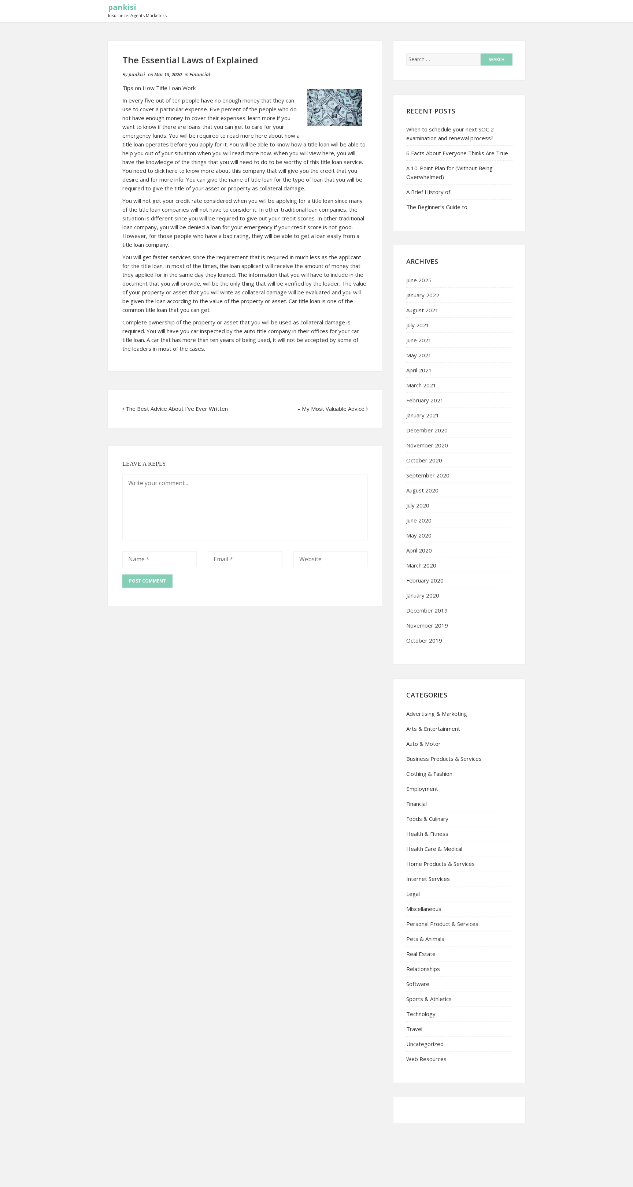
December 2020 (427, 430)
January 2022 (422, 295)
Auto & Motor (423, 743)
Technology (421, 1013)
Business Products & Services (444, 758)
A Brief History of (428, 192)
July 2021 (417, 325)
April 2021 (419, 370)
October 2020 (424, 460)
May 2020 (419, 535)
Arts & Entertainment (433, 728)
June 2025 (419, 280)
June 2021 (419, 340)
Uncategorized (425, 1044)
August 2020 (422, 490)
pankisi (122, 7)
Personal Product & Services (442, 923)
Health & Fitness (427, 833)
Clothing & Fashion (429, 773)
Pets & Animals (425, 938)
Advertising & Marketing (436, 713)
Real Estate (421, 953)
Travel (414, 1028)
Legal (413, 893)
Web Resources (426, 1059)
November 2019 (427, 625)
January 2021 (422, 415)
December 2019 (427, 610)
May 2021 (419, 355)
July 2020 (417, 505)
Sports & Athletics (429, 998)
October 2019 (424, 640)
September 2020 (427, 475)
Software (417, 983)
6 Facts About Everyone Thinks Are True (457, 153)
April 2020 (419, 550)
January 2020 (422, 595)
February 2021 (425, 400)
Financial (199, 74)
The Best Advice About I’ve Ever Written (177, 408)
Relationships (423, 968)
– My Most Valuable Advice (330, 408)
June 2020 (419, 520)
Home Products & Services (440, 863)
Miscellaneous (423, 908)
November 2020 (427, 445)
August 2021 (422, 310)
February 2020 (425, 580)
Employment (422, 788)
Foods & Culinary (427, 818)
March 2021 (421, 385)
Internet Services (428, 878)
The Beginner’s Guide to (436, 207)
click (159, 170)
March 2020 (421, 565)
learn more (261, 118)
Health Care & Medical (434, 848)
